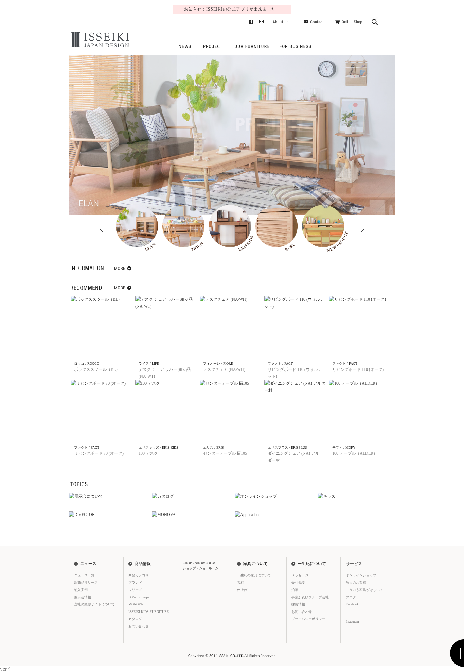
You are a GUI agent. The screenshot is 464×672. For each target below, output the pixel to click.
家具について (255, 563)
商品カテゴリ (138, 575)
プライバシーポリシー (308, 619)
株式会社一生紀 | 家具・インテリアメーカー (99, 40)
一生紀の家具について (252, 46)
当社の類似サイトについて (94, 604)
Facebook (248, 20)
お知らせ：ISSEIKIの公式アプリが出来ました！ (232, 9)
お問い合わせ (315, 20)
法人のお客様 (294, 46)
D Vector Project (139, 597)
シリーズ (135, 590)
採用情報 (298, 604)
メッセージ (299, 575)
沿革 (294, 590)
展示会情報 (82, 597)
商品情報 (143, 563)
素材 (240, 582)
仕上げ (242, 590)
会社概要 (298, 582)
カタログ (135, 619)
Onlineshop (348, 20)
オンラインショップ (361, 575)
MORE (123, 269)
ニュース (184, 46)
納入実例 (81, 590)
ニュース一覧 (84, 575)
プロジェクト (212, 46)
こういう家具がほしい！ (364, 590)
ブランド (135, 582)
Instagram (259, 20)
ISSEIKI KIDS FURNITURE (148, 612)
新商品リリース (86, 582)
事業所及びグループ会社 (310, 597)
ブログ (351, 597)
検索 (375, 20)
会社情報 (281, 20)
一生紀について (312, 563)
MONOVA (135, 604)
